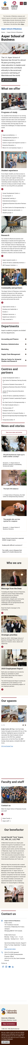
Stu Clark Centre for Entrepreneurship (13, 207)
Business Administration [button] (10, 344)
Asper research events (9, 260)
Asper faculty (6, 818)
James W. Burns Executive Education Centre (13, 391)
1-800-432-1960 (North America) (10, 1029)
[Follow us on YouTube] (9, 966)
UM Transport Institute (9, 265)
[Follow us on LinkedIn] (12, 966)
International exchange (9, 201)
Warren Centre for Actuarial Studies (12, 413)
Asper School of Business (11, 29)
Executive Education (8, 145)
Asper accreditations (8, 135)
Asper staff (5, 821)
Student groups (7, 212)
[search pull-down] (21, 3)
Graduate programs (8, 140)
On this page (8, 80)
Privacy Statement (8, 1039)
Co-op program (6, 196)
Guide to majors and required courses (13, 142)
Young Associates (7, 420)
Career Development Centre (10, 193)
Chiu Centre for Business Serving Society (14, 380)
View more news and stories (14, 432)
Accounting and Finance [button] (9, 339)
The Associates (7, 408)
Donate (4, 312)
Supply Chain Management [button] (10, 354)
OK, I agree (5, 1042)
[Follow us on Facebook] (3, 966)
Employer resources (8, 314)
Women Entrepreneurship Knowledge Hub (14, 415)
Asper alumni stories (8, 306)
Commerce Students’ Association (12, 384)
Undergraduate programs (9, 137)
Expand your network (8, 317)
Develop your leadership (9, 309)
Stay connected (7, 319)
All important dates (10, 949)
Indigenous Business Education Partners (14, 203)
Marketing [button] (5, 349)
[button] (23, 725)
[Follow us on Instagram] (6, 966)
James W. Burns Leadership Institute (13, 262)
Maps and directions (9, 1024)
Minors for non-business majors (11, 148)
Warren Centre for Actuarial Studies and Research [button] (11, 360)
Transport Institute (7, 410)
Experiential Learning (8, 198)
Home (3, 32)
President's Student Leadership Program (14, 398)
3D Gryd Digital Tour (7, 746)
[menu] (25, 3)
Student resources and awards (11, 210)
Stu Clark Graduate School (10, 405)
